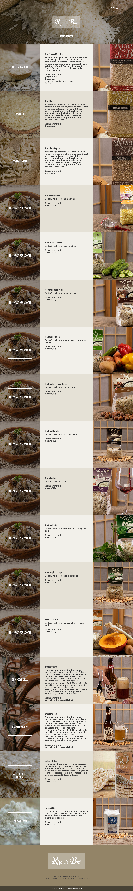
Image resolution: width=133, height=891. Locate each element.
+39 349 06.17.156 (85, 878)
